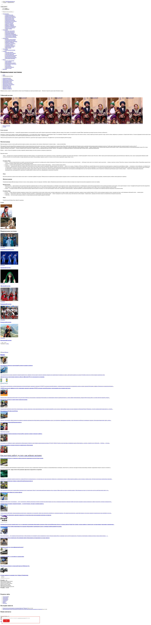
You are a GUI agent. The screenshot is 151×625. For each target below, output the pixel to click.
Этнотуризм (5, 29)
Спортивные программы (10, 45)
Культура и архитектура (10, 27)
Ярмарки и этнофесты (9, 25)
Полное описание (6, 125)
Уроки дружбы (8, 47)
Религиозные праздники (10, 58)
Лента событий (8, 61)
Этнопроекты (5, 38)
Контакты (5, 69)
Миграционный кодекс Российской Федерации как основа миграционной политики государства (22, 609)
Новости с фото (8, 68)
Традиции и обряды (9, 44)
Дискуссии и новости (9, 67)
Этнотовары (5, 49)
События (4, 51)
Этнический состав (9, 14)
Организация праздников (10, 40)
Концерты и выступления (10, 39)
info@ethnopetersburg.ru (10, 1)
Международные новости (10, 62)
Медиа (4, 59)
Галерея (4, 126)
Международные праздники (11, 57)
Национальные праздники (10, 17)
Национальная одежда (9, 18)
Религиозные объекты (9, 33)
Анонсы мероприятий (9, 60)
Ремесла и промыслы (9, 24)
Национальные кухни (9, 19)
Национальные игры (9, 22)
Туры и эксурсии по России (10, 37)
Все (8, 343)
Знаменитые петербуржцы (10, 34)
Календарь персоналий (9, 30)
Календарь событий (9, 52)
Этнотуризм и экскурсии (10, 43)
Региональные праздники (10, 56)
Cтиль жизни (7, 65)
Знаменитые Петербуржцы (10, 26)
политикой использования (21, 618)
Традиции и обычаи (9, 23)
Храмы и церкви (8, 28)
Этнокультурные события (10, 53)
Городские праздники (9, 54)
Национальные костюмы (10, 50)
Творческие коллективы (10, 20)
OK (6, 620)
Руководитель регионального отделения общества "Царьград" (15, 608)
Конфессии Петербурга (10, 15)
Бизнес (2, 354)
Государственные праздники (11, 55)
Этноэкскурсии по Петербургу (11, 35)
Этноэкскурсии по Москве (10, 36)
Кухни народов (8, 66)
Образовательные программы (11, 41)
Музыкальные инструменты (11, 21)
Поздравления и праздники (10, 63)
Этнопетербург (6, 13)
